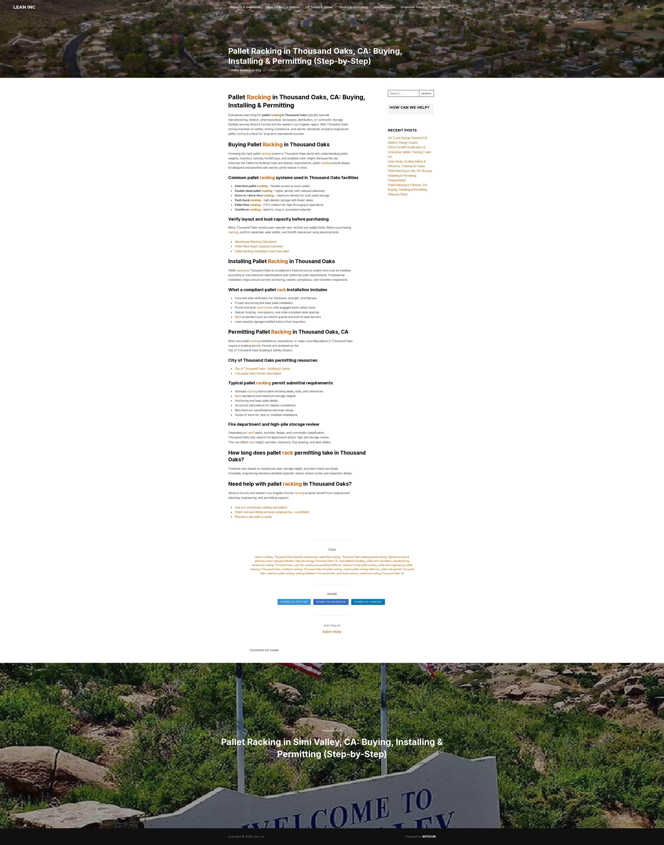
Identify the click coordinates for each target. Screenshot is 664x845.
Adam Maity (332, 632)
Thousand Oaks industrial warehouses (296, 556)
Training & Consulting (353, 7)
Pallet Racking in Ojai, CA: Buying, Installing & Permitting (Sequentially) (410, 175)
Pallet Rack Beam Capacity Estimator (259, 246)
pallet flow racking (329, 556)
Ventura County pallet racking (360, 565)
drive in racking (264, 556)
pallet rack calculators (379, 560)
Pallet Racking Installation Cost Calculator (262, 251)
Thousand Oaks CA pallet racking (323, 569)
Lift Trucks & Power (319, 7)
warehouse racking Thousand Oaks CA (381, 573)
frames (268, 307)
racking (276, 115)
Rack (238, 317)
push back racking (347, 573)
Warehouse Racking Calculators (256, 241)
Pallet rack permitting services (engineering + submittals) (272, 512)
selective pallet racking (280, 573)
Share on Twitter (294, 601)
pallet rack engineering (391, 565)
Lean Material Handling (352, 560)
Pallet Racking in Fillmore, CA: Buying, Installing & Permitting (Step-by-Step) (407, 189)
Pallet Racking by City (246, 70)
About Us (438, 7)
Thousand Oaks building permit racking (364, 556)
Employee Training (414, 7)
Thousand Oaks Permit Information (258, 373)
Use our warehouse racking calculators (261, 507)
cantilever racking (292, 569)
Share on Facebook (330, 601)
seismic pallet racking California (361, 569)
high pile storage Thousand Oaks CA (317, 560)
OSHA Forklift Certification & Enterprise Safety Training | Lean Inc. (409, 151)
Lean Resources (384, 7)
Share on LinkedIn (368, 601)
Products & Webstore (244, 7)
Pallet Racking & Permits (282, 7)
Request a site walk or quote (253, 516)
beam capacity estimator (280, 560)
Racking (259, 97)
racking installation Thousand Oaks (315, 573)
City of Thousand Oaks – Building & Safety (262, 368)
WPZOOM (429, 836)
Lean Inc (24, 7)
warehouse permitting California (323, 565)
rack (281, 289)
